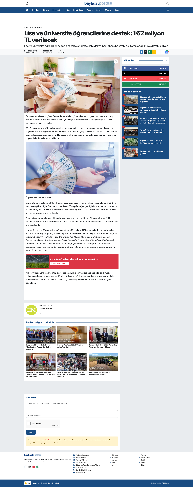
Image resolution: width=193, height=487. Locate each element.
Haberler (27, 28)
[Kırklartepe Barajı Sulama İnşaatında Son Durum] (103, 362)
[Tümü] (166, 60)
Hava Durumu (81, 457)
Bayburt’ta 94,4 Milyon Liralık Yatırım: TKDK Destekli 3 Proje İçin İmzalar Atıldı (40, 374)
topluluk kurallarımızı (46, 440)
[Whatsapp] (38, 467)
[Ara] (167, 3)
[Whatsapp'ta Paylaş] (150, 52)
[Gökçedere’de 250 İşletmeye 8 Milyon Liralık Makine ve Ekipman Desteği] (72, 362)
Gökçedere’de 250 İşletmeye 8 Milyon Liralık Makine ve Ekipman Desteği (71, 374)
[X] (30, 467)
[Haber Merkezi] (31, 310)
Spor (117, 10)
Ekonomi (56, 10)
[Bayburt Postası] (98, 3)
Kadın (143, 462)
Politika (66, 10)
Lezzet (114, 465)
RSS (28, 483)
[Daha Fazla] (154, 52)
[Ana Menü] (168, 10)
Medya (108, 10)
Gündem (35, 10)
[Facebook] (26, 467)
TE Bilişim (165, 483)
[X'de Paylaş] (145, 52)
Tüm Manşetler (81, 467)
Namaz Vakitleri (81, 460)
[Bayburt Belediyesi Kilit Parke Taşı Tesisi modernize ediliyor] (103, 335)
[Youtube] (34, 467)
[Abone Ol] (167, 51)
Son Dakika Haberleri (83, 470)
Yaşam (90, 10)
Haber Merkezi (46, 308)
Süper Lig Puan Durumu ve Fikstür (88, 465)
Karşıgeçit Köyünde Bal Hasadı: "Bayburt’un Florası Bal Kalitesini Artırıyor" (39, 347)
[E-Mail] (40, 313)
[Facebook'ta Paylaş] (141, 52)
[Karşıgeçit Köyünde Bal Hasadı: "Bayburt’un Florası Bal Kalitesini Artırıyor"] (41, 335)
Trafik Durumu (81, 462)
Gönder (31, 432)
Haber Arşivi (80, 472)
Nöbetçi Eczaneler (83, 455)
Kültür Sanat (78, 10)
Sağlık (98, 10)
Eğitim (46, 10)
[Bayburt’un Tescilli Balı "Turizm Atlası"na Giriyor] (72, 335)
